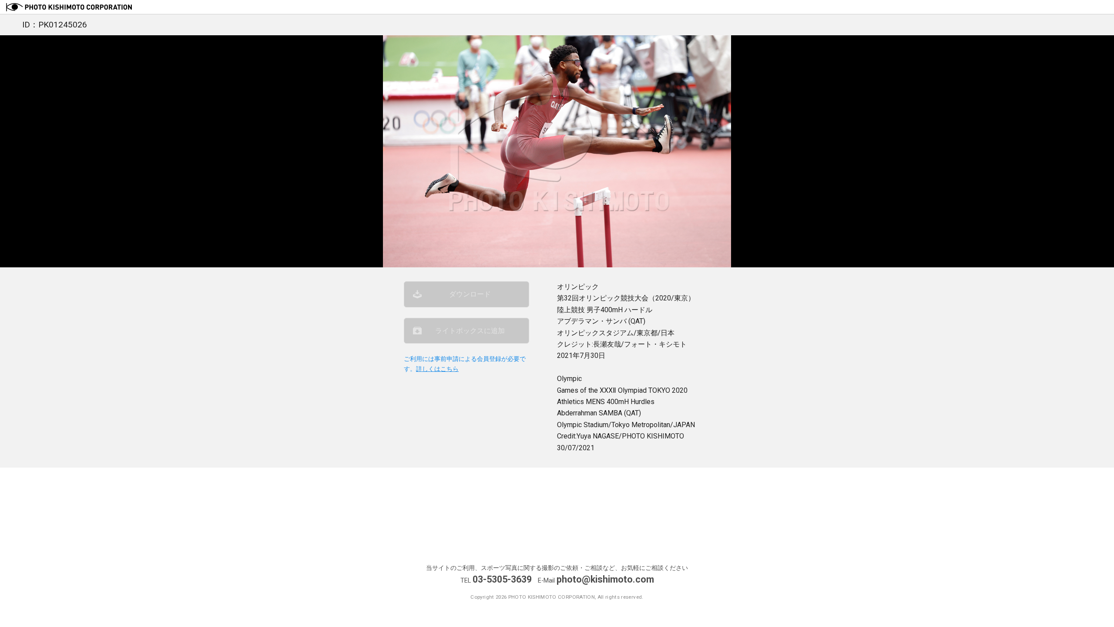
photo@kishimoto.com (605, 579)
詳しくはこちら (437, 369)
